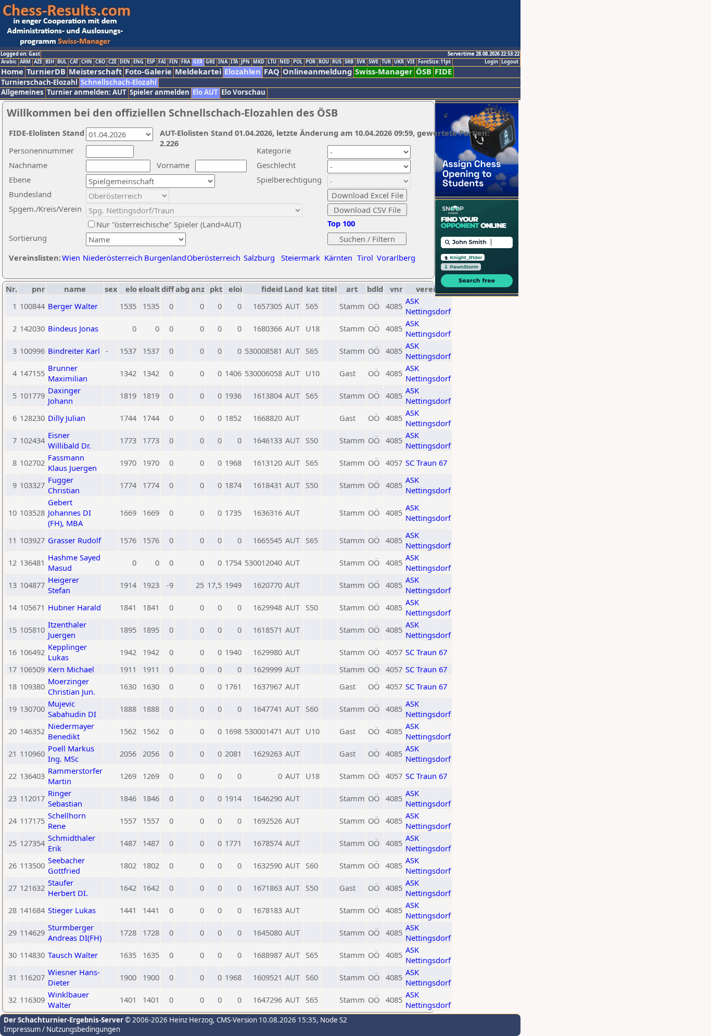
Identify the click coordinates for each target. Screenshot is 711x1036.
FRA (185, 62)
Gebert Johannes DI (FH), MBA (69, 512)
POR (310, 62)
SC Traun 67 (426, 462)
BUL (62, 62)
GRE (210, 62)
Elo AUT (205, 92)
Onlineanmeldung (317, 71)
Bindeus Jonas (73, 328)
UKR (399, 62)
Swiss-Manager (384, 71)
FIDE (443, 71)
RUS (336, 62)
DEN (125, 62)
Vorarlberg (396, 257)
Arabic (9, 62)
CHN (86, 62)
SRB (349, 62)
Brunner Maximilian (67, 373)
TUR (386, 62)
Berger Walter (73, 306)
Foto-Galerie (148, 71)
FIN (173, 62)
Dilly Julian (66, 418)
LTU (272, 62)
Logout (509, 62)
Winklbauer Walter (68, 999)
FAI (162, 62)
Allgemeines (22, 92)
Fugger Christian (64, 485)
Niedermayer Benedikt (71, 731)
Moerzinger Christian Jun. (71, 686)
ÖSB (423, 71)
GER (197, 62)
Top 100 (341, 223)
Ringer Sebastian (65, 798)
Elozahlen (242, 71)
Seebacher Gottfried (66, 865)
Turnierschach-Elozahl (39, 82)
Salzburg (259, 257)
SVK (361, 62)
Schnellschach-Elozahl (119, 82)
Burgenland (165, 257)
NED (285, 62)
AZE (38, 62)
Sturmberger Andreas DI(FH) (74, 932)
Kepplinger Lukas (67, 652)
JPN (245, 62)
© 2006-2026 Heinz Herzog (168, 1020)
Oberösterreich (213, 257)
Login (491, 62)
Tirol (365, 257)
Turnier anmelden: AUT (86, 92)
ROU (324, 62)
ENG (138, 62)
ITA (234, 62)
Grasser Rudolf (74, 540)
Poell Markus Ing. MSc (71, 753)
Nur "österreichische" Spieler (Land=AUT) (168, 224)
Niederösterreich (111, 257)
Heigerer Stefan (63, 584)
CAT (74, 62)
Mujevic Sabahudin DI (72, 708)
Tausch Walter (73, 955)
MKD (258, 62)
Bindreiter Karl (74, 351)
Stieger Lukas (72, 910)
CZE (112, 62)
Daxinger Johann (64, 395)
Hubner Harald (74, 607)
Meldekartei (198, 71)
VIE (411, 62)
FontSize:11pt (434, 62)
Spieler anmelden (159, 92)
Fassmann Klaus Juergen (72, 462)
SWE (373, 62)
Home (12, 71)
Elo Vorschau (243, 92)
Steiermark (300, 257)
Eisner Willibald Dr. (69, 440)
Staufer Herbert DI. (68, 887)
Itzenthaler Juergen (67, 629)
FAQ (272, 71)
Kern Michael (71, 669)
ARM (25, 62)
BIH (49, 62)
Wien (71, 257)
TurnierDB (46, 71)
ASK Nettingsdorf (428, 306)
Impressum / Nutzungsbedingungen (62, 1029)
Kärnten (338, 257)
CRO (100, 62)
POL (297, 62)
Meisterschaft (95, 71)
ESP (151, 62)
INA (222, 62)
